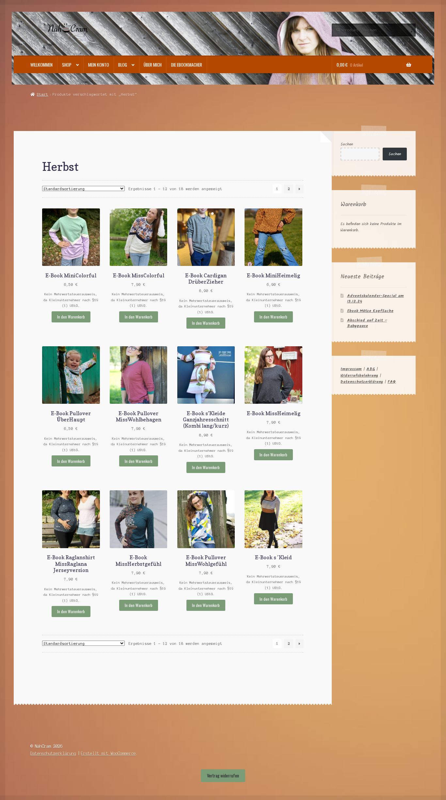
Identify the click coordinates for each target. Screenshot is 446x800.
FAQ (392, 382)
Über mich (153, 64)
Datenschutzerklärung (362, 382)
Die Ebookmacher (186, 64)
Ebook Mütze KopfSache (370, 311)
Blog (122, 64)
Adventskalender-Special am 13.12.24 (375, 298)
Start (42, 94)
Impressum (351, 369)
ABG (370, 369)
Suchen (347, 144)
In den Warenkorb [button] (71, 316)
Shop (67, 64)
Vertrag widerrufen (223, 775)
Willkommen (41, 64)
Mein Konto (98, 64)
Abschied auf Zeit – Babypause (367, 323)
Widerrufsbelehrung (359, 375)
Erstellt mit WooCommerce (108, 753)
